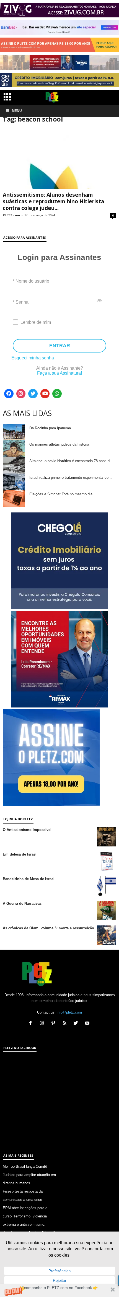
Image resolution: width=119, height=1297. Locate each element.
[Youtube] (45, 394)
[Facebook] (9, 394)
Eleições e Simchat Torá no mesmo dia (60, 494)
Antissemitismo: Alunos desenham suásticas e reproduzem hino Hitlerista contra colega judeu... (53, 201)
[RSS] (65, 1024)
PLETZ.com (11, 215)
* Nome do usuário (31, 280)
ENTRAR (59, 345)
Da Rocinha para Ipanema (50, 428)
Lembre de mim (35, 322)
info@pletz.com (69, 1012)
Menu (17, 111)
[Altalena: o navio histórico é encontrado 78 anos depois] (14, 465)
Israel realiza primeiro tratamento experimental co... (70, 477)
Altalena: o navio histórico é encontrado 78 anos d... (71, 461)
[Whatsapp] (57, 394)
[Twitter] (33, 394)
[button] (59, 1290)
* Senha (21, 301)
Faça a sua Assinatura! (59, 373)
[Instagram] (21, 394)
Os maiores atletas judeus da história (59, 444)
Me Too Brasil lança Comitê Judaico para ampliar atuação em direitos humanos (29, 1174)
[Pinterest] (54, 1024)
